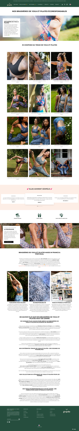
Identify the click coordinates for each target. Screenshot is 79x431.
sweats (47, 265)
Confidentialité (26, 417)
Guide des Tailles (52, 414)
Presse (25, 414)
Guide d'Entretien (52, 415)
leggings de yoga (22, 265)
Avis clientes (26, 412)
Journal (52, 4)
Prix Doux (16, 4)
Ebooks (51, 412)
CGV (37, 412)
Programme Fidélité (40, 414)
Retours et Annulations (40, 417)
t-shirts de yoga (40, 265)
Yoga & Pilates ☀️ (23, 4)
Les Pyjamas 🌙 (32, 4)
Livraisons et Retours (40, 415)
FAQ (37, 411)
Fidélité (46, 4)
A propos (25, 411)
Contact (57, 4)
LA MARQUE (40, 4)
